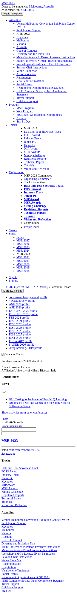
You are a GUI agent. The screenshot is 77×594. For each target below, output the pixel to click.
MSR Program (25, 108)
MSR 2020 (23, 264)
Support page (8, 453)
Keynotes (22, 37)
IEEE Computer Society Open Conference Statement (32, 580)
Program (14, 104)
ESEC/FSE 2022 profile (23, 310)
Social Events (24, 84)
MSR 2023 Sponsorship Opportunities (39, 114)
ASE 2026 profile (19, 307)
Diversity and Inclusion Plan (33, 54)
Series (20, 237)
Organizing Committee (37, 178)
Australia (21, 47)
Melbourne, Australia (41, 6)
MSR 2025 (23, 247)
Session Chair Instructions (31, 67)
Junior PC (30, 141)
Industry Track (32, 138)
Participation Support (28, 30)
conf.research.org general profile (28, 297)
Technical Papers (34, 162)
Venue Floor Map (26, 70)
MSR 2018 (23, 270)
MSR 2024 (23, 250)
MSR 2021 (23, 260)
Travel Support (25, 97)
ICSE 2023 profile (12, 290)
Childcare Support (27, 101)
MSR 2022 (23, 257)
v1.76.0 (35, 449)
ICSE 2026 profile (20, 331)
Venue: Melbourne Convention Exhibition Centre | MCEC (35, 519)
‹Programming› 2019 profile (25, 348)
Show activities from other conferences (24, 412)
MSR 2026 (23, 243)
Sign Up (6, 590)
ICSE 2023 (27, 9)
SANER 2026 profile (21, 344)
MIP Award (31, 148)
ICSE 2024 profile (20, 324)
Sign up (13, 280)
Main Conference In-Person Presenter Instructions (45, 57)
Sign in (13, 277)
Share (4, 418)
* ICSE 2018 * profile (22, 300)
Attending (15, 20)
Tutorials (29, 165)
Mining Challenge (34, 155)
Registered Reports (35, 158)
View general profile (11, 425)
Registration (23, 77)
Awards (21, 118)
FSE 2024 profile (19, 317)
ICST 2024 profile (20, 337)
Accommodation (26, 74)
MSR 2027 (23, 240)
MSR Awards (32, 151)
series (19, 287)
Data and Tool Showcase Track (42, 131)
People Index (31, 227)
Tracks (13, 124)
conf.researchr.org (19, 449)
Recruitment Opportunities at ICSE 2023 (40, 87)
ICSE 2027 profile (20, 334)
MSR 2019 (23, 267)
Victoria (21, 43)
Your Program (24, 111)
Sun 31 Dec (23, 121)
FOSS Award (32, 135)
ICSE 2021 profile (20, 321)
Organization (16, 172)
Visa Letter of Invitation (30, 81)
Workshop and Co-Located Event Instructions (43, 64)
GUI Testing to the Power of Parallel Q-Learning (38, 399)
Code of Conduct (26, 50)
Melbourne (22, 40)
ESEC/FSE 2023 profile (23, 314)
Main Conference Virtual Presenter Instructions (44, 60)
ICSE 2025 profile (20, 327)
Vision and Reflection (37, 168)
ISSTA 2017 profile (20, 341)
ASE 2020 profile (19, 304)
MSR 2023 (32, 287)
